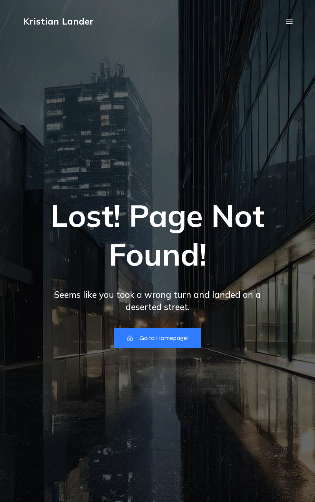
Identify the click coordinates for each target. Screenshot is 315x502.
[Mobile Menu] (289, 21)
